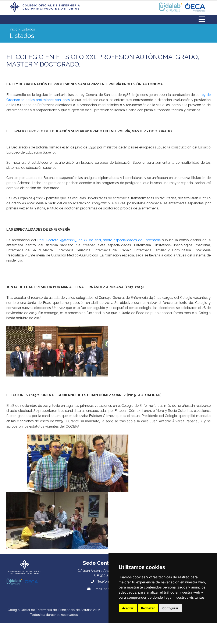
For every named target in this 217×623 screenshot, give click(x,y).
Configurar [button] (170, 608)
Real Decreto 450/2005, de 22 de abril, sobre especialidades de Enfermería (99, 240)
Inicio (14, 29)
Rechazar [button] (148, 608)
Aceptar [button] (128, 608)
